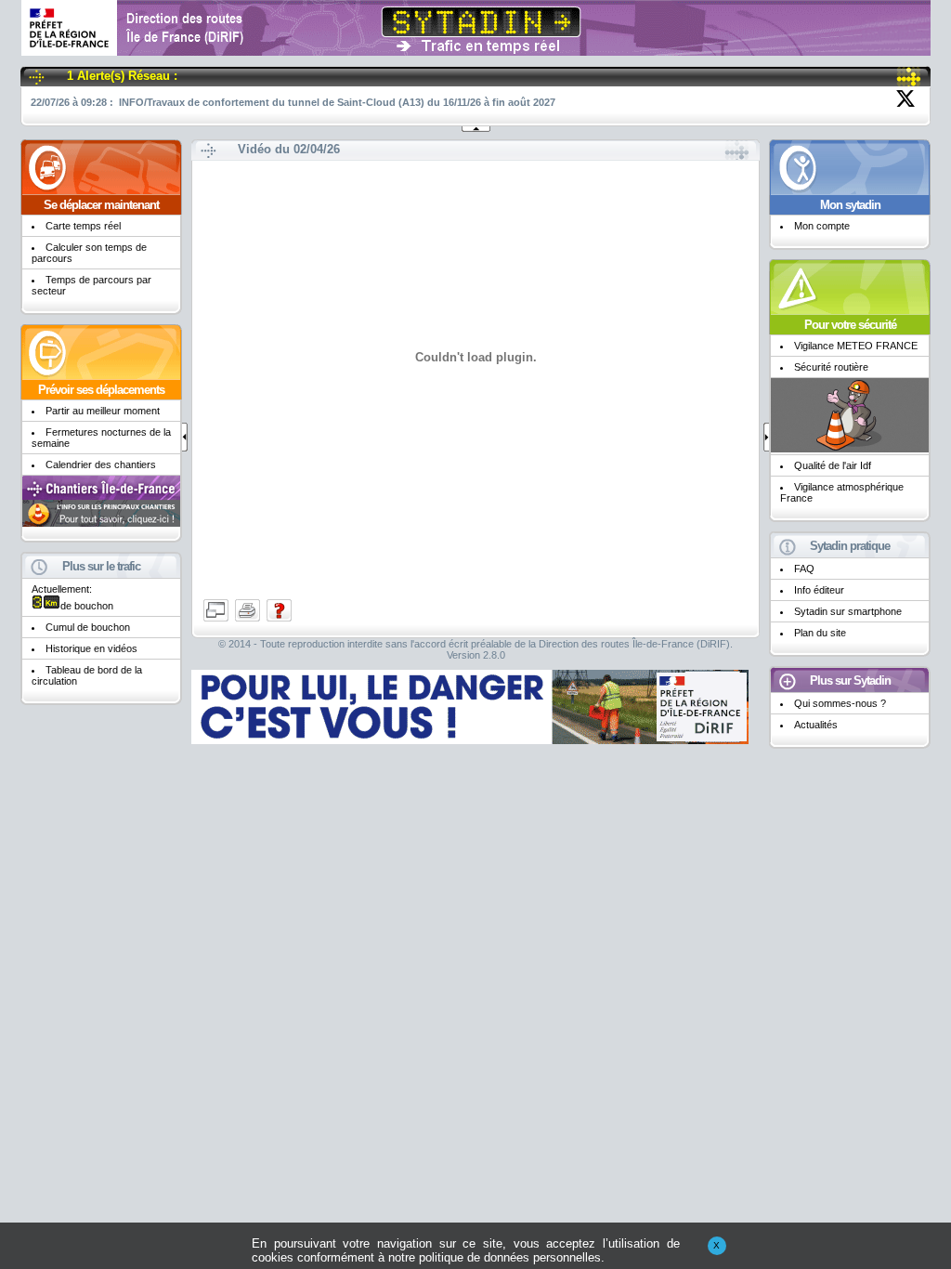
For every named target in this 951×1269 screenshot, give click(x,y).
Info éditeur (819, 589)
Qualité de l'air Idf (832, 465)
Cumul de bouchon (88, 627)
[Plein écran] (217, 619)
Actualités (816, 724)
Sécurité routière (831, 367)
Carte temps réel (83, 225)
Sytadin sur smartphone (848, 611)
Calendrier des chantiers (101, 464)
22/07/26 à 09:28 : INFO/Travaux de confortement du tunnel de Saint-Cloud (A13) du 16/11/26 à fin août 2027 (293, 102)
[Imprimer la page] (249, 619)
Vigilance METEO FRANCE (856, 345)
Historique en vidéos (91, 648)
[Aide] (279, 619)
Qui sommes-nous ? (840, 703)
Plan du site (820, 632)
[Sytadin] (476, 48)
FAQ (804, 568)
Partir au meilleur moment (103, 410)
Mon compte (822, 225)
